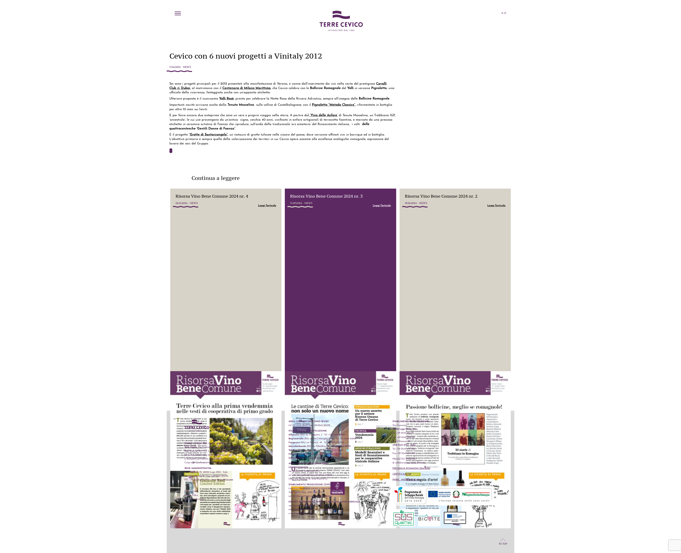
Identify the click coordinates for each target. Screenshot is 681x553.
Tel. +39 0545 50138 (334, 442)
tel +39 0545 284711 (298, 425)
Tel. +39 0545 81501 (341, 446)
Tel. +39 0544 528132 (336, 458)
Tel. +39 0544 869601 (334, 435)
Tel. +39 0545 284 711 (403, 433)
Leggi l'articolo (267, 205)
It (505, 13)
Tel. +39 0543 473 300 (403, 449)
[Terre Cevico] (341, 21)
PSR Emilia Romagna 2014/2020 (411, 468)
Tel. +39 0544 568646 (331, 454)
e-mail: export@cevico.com (302, 513)
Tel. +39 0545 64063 (346, 439)
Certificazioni (401, 474)
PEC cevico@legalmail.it (196, 480)
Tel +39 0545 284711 (194, 476)
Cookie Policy (191, 495)
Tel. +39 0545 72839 (333, 450)
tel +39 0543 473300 (299, 475)
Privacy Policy (191, 491)
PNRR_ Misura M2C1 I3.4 (406, 480)
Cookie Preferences (194, 499)
